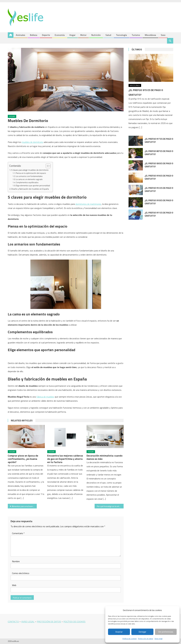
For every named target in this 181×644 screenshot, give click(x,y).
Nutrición (96, 35)
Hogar (72, 35)
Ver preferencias (165, 631)
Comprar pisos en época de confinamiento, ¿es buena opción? (23, 459)
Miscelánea (150, 35)
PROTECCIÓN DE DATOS (49, 621)
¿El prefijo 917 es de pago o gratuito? (159, 140)
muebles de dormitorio (32, 142)
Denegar (142, 631)
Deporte (46, 35)
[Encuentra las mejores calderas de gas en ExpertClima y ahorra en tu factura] (65, 436)
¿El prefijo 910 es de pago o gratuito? (159, 202)
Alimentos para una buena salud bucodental (24, 506)
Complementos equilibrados (27, 182)
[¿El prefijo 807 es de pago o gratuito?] (136, 153)
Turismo (136, 35)
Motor (83, 35)
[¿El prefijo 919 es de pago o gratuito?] (136, 178)
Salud (108, 35)
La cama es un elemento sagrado (29, 179)
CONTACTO (13, 621)
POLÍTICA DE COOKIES (74, 621)
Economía (60, 35)
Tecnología (121, 35)
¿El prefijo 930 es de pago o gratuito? (159, 165)
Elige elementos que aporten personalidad (33, 185)
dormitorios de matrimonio (88, 204)
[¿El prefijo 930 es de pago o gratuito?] (136, 165)
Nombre (16, 561)
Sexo (163, 35)
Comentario (18, 533)
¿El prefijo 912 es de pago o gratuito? (159, 189)
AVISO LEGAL (27, 621)
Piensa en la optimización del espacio (31, 173)
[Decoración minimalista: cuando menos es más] (105, 436)
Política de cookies (129, 638)
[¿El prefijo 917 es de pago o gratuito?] (136, 141)
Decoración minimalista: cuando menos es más (104, 457)
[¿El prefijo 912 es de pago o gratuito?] (136, 190)
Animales (20, 35)
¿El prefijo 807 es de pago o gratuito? (159, 153)
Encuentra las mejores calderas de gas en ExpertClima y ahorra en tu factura (65, 459)
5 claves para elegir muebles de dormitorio (30, 170)
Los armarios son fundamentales (29, 176)
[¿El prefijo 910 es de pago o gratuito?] (136, 202)
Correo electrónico (20, 573)
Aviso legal (158, 638)
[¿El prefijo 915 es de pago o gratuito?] (151, 68)
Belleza (33, 35)
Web (14, 585)
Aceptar (119, 631)
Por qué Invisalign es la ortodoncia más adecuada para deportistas (110, 506)
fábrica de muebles (45, 396)
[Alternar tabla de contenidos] (47, 166)
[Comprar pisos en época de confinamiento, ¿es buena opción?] (26, 436)
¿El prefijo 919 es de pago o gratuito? (159, 177)
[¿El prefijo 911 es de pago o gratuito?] (136, 214)
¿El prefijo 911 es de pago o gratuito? (159, 214)
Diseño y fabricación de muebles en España (30, 188)
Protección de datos (145, 638)
